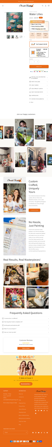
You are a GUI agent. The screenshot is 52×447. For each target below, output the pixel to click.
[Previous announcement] (2, 1)
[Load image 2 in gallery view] (12, 37)
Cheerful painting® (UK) (27, 443)
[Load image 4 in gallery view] (21, 37)
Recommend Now (25, 384)
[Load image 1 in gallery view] (8, 37)
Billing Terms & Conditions (24, 418)
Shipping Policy (22, 403)
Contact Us (21, 397)
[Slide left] (4, 36)
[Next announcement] (49, 1)
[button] (2, 5)
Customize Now (34, 210)
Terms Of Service (22, 409)
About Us (21, 394)
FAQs (20, 400)
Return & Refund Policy (24, 415)
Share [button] (32, 102)
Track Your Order (22, 421)
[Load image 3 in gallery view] (16, 37)
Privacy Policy (22, 406)
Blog (20, 424)
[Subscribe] (26, 432)
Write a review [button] (26, 348)
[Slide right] (24, 36)
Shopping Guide (22, 412)
